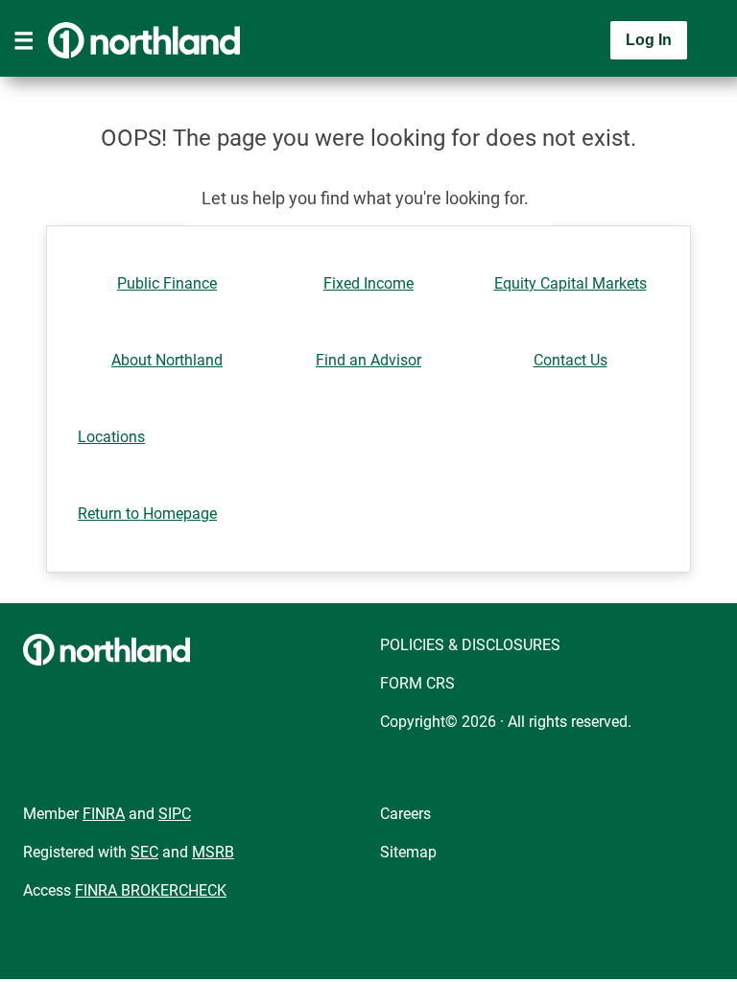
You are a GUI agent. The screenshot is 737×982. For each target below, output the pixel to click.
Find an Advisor (368, 360)
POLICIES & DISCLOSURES (470, 645)
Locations (111, 437)
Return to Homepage (147, 513)
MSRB (213, 852)
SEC (144, 852)
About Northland (167, 360)
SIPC (174, 814)
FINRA (104, 814)
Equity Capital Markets (570, 283)
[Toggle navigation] (24, 40)
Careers (405, 814)
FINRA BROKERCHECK (150, 890)
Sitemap (408, 852)
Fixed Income (368, 283)
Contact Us (570, 360)
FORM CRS (417, 683)
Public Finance (167, 283)
